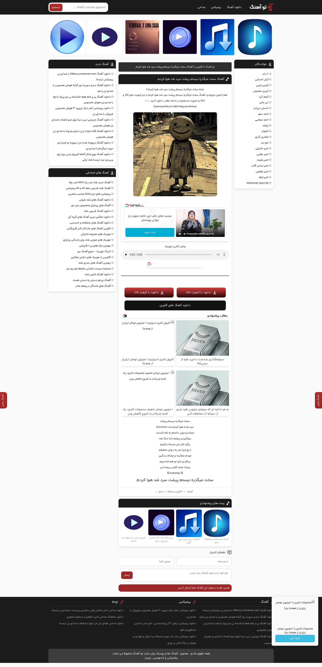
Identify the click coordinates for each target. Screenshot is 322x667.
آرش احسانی (262, 80)
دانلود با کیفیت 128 (146, 292)
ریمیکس (216, 7)
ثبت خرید (150, 232)
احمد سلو (263, 114)
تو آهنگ (210, 67)
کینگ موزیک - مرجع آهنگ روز (94, 252)
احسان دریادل (261, 108)
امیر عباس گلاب (260, 166)
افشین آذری (262, 137)
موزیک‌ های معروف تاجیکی (96, 234)
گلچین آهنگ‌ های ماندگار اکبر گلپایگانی (89, 229)
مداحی (201, 7)
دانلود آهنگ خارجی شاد (98, 275)
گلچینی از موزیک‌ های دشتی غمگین (91, 257)
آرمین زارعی (262, 85)
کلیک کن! (295, 638)
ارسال (127, 575)
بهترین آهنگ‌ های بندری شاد (94, 263)
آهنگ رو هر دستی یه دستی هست (92, 280)
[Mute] (185, 234)
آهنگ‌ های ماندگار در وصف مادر (93, 286)
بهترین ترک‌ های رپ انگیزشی (95, 246)
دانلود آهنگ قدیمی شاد (97, 211)
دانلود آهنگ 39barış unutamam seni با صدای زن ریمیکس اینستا (238, 610)
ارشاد (266, 126)
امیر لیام (264, 177)
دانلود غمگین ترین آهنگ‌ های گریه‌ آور (89, 217)
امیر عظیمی (262, 172)
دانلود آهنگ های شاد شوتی (95, 200)
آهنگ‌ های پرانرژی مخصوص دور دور (91, 205)
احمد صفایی (262, 120)
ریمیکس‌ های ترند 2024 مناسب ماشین (89, 194)
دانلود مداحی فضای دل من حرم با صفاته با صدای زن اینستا (91, 623)
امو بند (265, 143)
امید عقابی (263, 154)
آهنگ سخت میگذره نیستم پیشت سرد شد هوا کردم (191, 79)
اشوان (265, 131)
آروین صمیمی (261, 91)
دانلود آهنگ (234, 7)
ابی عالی (264, 103)
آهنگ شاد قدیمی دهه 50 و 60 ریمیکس (88, 188)
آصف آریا (264, 97)
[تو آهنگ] (260, 7)
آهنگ (190, 492)
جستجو (56, 7)
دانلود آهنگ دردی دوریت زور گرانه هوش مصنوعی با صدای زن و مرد (236, 617)
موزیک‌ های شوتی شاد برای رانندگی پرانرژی (87, 240)
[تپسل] (127, 205)
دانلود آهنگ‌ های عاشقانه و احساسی (90, 223)
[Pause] (179, 234)
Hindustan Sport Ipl (258, 183)
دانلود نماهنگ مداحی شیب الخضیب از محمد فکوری (95, 617)
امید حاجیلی (262, 149)
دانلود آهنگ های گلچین (175, 305)
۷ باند (265, 74)
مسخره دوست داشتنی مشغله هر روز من (88, 269)
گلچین (199, 67)
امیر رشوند (263, 160)
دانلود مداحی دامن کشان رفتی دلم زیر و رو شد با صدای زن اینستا (88, 610)
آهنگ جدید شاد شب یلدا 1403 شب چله (90, 183)
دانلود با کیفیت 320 (198, 292)
